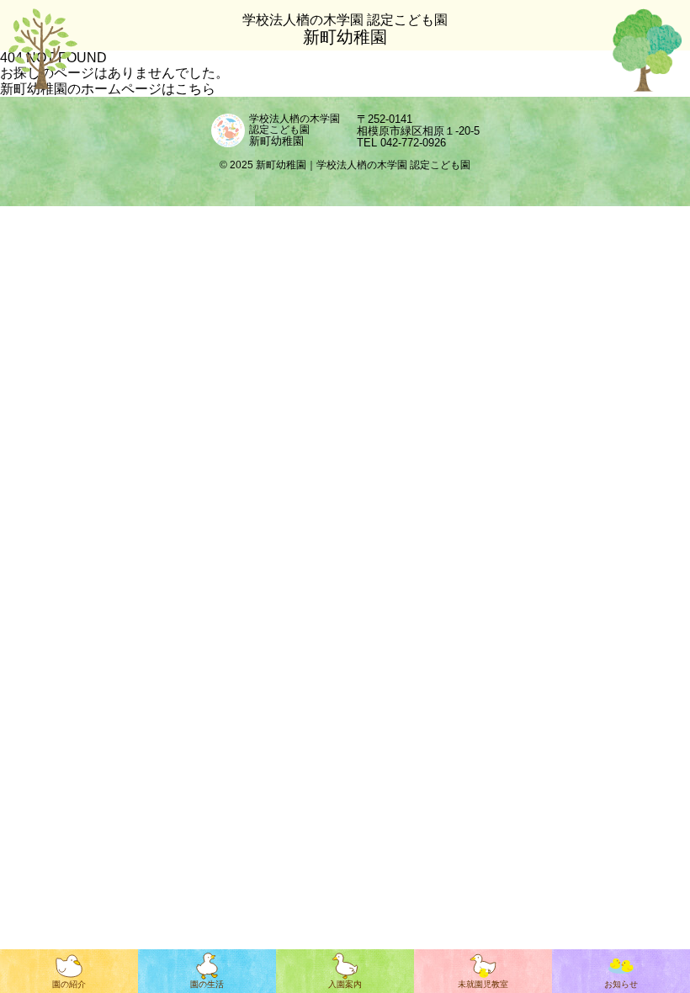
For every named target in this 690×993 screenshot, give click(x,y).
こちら (195, 89)
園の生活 (207, 984)
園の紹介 (69, 984)
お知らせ (621, 984)
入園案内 (345, 984)
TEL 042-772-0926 (401, 142)
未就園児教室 (483, 984)
